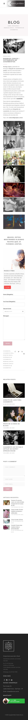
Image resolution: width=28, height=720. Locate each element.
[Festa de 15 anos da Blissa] (14, 414)
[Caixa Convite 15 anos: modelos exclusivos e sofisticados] (6, 513)
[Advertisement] (14, 551)
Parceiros (15, 25)
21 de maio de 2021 (9, 404)
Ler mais (7, 287)
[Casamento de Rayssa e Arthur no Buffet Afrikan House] (14, 437)
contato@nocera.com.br (13, 691)
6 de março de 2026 (17, 514)
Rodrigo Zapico (8, 361)
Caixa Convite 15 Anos (17, 519)
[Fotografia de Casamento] (14, 128)
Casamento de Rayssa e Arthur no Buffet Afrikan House (13, 449)
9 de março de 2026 (17, 507)
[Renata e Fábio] (14, 258)
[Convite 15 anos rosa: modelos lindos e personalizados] (6, 527)
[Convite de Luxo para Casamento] (14, 390)
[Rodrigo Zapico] (14, 143)
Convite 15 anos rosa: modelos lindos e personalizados (16, 527)
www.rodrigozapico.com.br (16, 117)
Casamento (6, 351)
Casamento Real (8, 353)
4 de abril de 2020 (9, 427)
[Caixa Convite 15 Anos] (6, 521)
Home (9, 25)
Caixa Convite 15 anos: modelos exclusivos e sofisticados (17, 511)
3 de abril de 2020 (9, 453)
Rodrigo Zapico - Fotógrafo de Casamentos (8, 365)
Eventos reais (7, 355)
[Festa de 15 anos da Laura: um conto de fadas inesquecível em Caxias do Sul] (6, 502)
